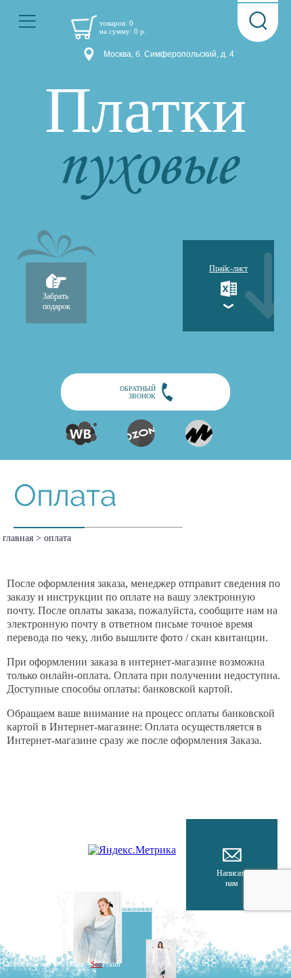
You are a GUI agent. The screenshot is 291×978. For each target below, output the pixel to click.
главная (18, 538)
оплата (57, 538)
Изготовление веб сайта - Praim (63, 964)
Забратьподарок (56, 301)
